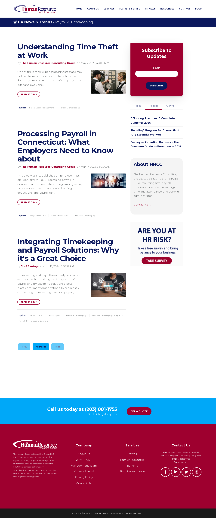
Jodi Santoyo (30, 266)
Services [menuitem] (109, 8)
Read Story (28, 94)
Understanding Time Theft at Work (67, 51)
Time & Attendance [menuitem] (132, 471)
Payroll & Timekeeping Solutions (33, 321)
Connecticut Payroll (60, 216)
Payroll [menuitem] (132, 453)
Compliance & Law (37, 216)
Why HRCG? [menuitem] (84, 459)
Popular (153, 105)
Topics (137, 105)
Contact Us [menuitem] (83, 483)
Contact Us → (142, 204)
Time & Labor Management (41, 108)
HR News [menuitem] (150, 8)
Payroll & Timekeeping (70, 108)
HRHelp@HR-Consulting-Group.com (184, 456)
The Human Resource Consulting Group (48, 63)
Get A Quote (139, 411)
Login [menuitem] (198, 8)
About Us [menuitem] (93, 8)
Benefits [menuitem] (132, 465)
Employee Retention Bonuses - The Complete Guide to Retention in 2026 (156, 144)
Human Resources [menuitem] (132, 459)
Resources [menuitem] (167, 8)
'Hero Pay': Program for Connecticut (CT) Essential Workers (154, 132)
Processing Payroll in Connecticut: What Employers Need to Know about (65, 146)
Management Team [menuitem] (84, 465)
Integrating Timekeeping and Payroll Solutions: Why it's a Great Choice (68, 250)
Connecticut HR (36, 315)
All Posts (41, 346)
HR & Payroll (54, 315)
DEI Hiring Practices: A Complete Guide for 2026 (152, 120)
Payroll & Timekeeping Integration (107, 315)
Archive (170, 105)
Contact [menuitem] (184, 8)
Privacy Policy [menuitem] (84, 477)
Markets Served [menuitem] (129, 8)
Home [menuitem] (78, 8)
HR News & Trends (35, 22)
